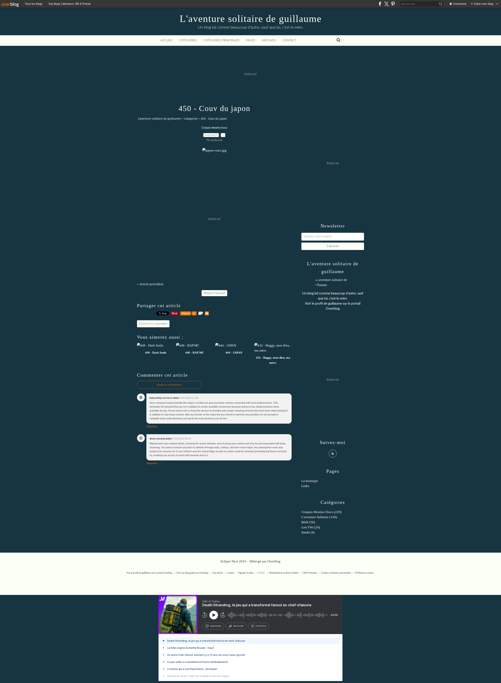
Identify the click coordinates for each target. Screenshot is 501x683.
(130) (319, 517)
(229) (321, 512)
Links (305, 486)
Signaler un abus (246, 572)
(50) (308, 522)
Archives (269, 40)
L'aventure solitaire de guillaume (251, 18)
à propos (261, 626)
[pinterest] (392, 4)
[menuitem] (167, 40)
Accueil (166, 40)
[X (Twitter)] (386, 4)
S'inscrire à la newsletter (153, 323)
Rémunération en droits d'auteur (284, 572)
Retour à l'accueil (214, 293)
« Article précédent (150, 284)
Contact (289, 40)
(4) (308, 532)
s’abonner (215, 626)
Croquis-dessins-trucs (214, 127)
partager (238, 626)
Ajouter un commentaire (169, 384)
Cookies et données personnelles (336, 572)
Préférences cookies (364, 572)
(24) (310, 527)
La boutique (309, 481)
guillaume (335, 303)
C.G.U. (261, 572)
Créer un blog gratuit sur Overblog (192, 572)
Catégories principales (222, 40)
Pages (250, 40)
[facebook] (380, 4)
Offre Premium (310, 572)
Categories (191, 118)
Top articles (217, 572)
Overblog (273, 561)
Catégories (188, 40)
